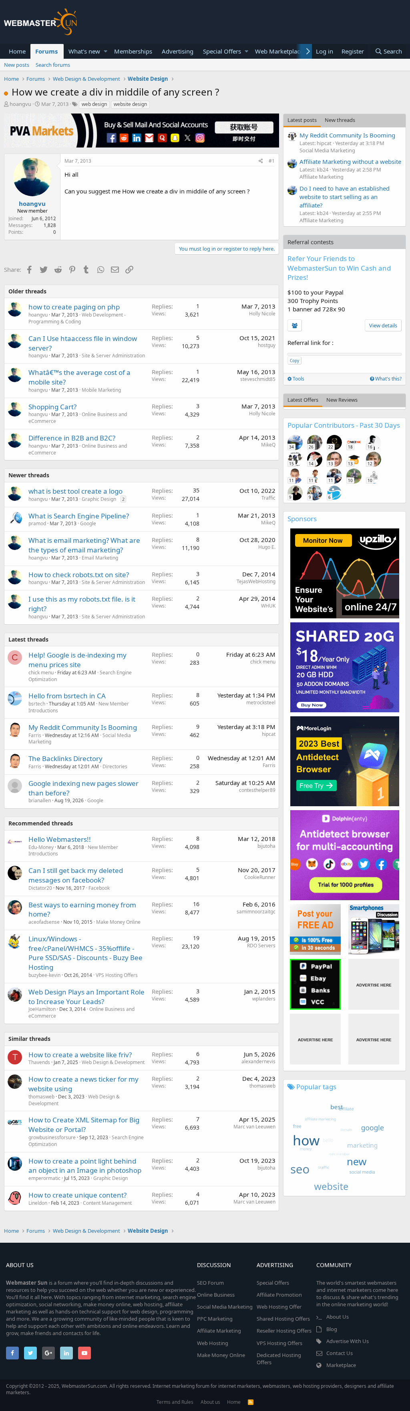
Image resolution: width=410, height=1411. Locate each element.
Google (88, 523)
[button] (105, 51)
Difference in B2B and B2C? (71, 437)
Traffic (268, 497)
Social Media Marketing (327, 150)
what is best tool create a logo (75, 491)
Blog (331, 1329)
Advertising (177, 51)
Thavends (39, 1062)
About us (210, 1402)
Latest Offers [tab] (302, 399)
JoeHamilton (42, 1009)
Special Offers (222, 51)
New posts (16, 64)
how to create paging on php (74, 306)
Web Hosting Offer (279, 1306)
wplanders (263, 998)
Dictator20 (40, 888)
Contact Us (339, 1353)
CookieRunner (259, 877)
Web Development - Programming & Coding (77, 318)
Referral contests (310, 242)
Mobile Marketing (101, 390)
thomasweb (41, 1096)
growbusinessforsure (52, 1137)
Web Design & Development (113, 1062)
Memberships (133, 51)
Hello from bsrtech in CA (67, 695)
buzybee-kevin (44, 975)
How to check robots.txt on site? (78, 574)
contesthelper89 (257, 790)
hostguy (266, 345)
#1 (272, 160)
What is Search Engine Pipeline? (78, 515)
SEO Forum (210, 1282)
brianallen (39, 800)
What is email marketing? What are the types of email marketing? (84, 545)
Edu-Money (41, 847)
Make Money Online (118, 922)
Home (17, 51)
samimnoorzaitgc (256, 911)
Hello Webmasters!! (59, 839)
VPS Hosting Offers (117, 975)
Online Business (216, 1294)
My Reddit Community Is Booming (82, 727)
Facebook (99, 888)
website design (130, 104)
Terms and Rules (175, 1402)
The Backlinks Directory (65, 758)
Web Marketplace (279, 51)
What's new (84, 51)
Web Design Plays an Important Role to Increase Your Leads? (86, 996)
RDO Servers (261, 945)
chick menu (41, 672)
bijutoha (266, 846)
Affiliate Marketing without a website (350, 161)
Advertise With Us (347, 1341)
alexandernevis (258, 1061)
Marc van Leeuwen (254, 1126)
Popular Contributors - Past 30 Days (343, 425)
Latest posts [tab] (302, 120)
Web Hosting (212, 1343)
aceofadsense (44, 922)
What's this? (388, 378)
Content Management (107, 1203)
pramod (37, 523)
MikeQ (268, 444)
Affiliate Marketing (321, 176)
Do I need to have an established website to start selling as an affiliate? (344, 196)
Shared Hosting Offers (283, 1318)
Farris (34, 735)
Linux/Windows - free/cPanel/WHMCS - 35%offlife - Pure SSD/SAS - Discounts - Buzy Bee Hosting (85, 953)
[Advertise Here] (373, 984)
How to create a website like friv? (80, 1054)
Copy (294, 360)
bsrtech (36, 703)
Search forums (53, 64)
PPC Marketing (215, 1318)
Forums (46, 51)
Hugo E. (266, 547)
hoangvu (20, 104)
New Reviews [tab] (342, 399)
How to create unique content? (77, 1195)
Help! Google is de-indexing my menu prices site (77, 659)
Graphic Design (99, 499)
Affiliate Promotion (279, 1294)
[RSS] (250, 1402)
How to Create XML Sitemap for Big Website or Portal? (83, 1124)
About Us (337, 1316)
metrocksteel (260, 702)
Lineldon (37, 1203)
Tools (297, 378)
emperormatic (44, 1178)
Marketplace (341, 1365)
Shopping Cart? (52, 406)
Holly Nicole (262, 313)
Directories (114, 766)
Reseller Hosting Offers (284, 1330)
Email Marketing (100, 557)
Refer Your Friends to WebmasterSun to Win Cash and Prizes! (339, 268)
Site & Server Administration (113, 355)
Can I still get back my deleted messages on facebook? (75, 875)
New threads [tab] (340, 120)
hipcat (268, 734)
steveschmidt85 (257, 379)
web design (94, 104)
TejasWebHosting (256, 581)
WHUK (268, 605)
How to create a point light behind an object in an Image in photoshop (84, 1165)
